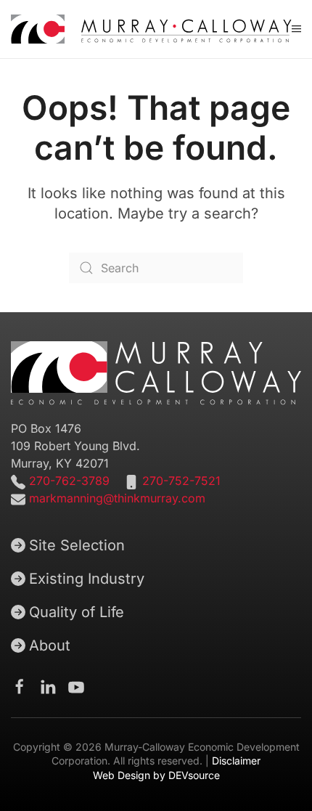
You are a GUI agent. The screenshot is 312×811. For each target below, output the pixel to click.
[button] (296, 29)
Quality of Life (76, 612)
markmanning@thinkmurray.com (117, 498)
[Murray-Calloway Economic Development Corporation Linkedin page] (48, 685)
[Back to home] (151, 29)
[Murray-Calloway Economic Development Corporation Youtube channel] (76, 685)
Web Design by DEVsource (156, 775)
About (49, 645)
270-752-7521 (181, 480)
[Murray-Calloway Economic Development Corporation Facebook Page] (19, 685)
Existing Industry (86, 578)
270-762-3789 (67, 480)
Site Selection (77, 545)
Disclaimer (236, 760)
